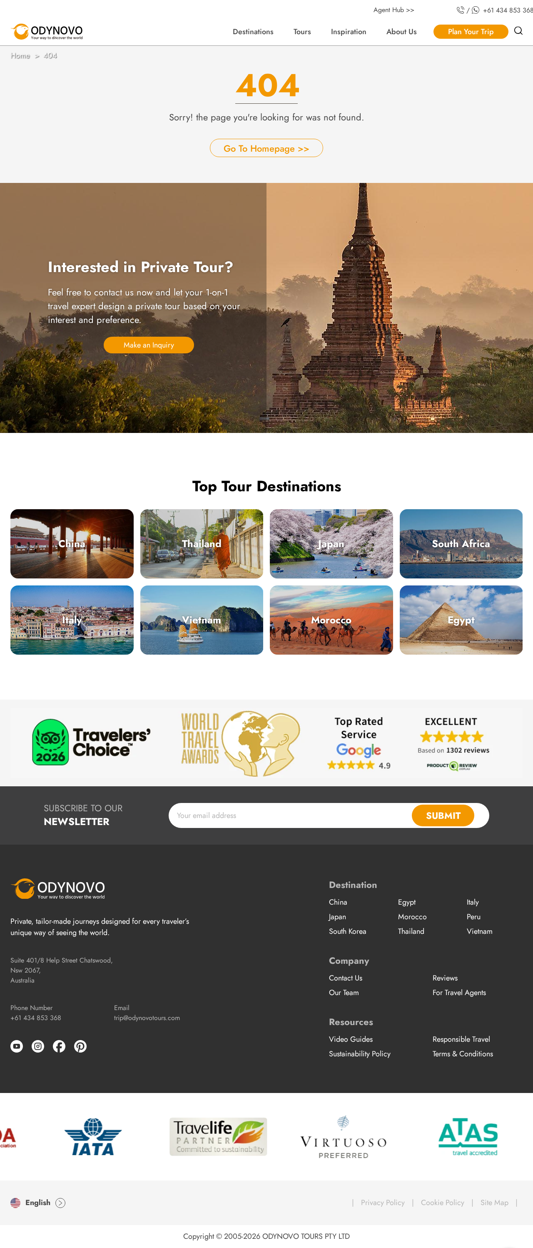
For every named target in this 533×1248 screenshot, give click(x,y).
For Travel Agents (459, 992)
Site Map (494, 1202)
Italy (72, 620)
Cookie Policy (442, 1202)
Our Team (344, 992)
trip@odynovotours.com (147, 1018)
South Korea (347, 931)
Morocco (331, 620)
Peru (474, 916)
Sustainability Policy (360, 1053)
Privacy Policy (383, 1202)
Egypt (461, 620)
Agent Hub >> (394, 10)
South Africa (461, 543)
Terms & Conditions (463, 1053)
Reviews (445, 978)
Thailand (202, 543)
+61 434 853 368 (35, 1018)
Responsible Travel (461, 1039)
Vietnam (201, 620)
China (71, 543)
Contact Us (345, 978)
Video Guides (351, 1039)
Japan (331, 543)
